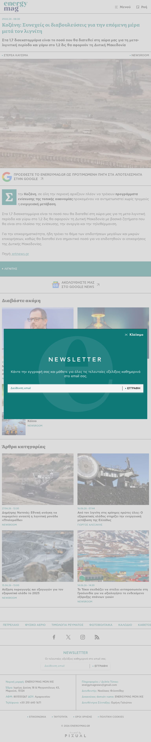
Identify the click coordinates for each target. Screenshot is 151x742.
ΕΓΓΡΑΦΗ (133, 388)
